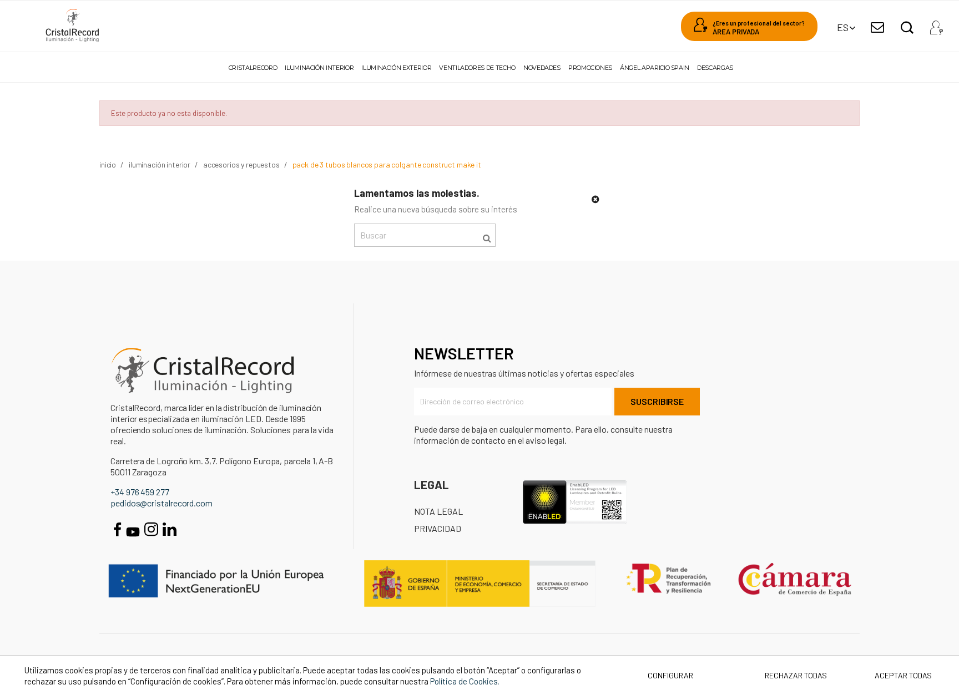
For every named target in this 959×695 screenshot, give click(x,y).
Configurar (669, 675)
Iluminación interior (319, 68)
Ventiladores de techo (477, 68)
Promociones (590, 68)
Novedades (542, 68)
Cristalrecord (253, 68)
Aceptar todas (903, 675)
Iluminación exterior (396, 68)
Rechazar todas (796, 675)
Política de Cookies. (464, 681)
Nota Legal (438, 511)
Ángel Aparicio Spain (654, 68)
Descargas (715, 68)
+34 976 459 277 (139, 491)
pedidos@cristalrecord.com (161, 503)
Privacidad (437, 528)
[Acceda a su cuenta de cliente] (936, 24)
